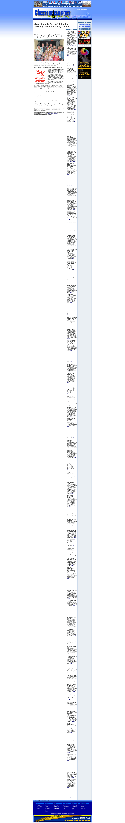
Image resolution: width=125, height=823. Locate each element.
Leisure (73, 18)
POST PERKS (52, 18)
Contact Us (38, 808)
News (37, 803)
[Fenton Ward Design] (84, 27)
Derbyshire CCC (56, 806)
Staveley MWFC (56, 805)
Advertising (38, 807)
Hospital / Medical (83, 805)
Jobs (84, 18)
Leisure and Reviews (49, 807)
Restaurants (74, 807)
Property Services (65, 806)
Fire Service (82, 806)
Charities (47, 806)
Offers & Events (65, 803)
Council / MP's (83, 808)
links (70, 813)
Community (68, 18)
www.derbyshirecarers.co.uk (53, 113)
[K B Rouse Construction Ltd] (62, 4)
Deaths (47, 811)
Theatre (73, 808)
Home (36, 18)
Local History (47, 809)
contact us (56, 813)
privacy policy (67, 813)
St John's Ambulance (84, 809)
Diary (64, 808)
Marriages (47, 810)
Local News (41, 18)
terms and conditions (61, 813)
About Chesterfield (39, 806)
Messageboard (48, 805)
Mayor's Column (83, 807)
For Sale (88, 18)
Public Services (60, 18)
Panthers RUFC (56, 808)
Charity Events (48, 808)
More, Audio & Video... (71, 45)
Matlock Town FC (56, 807)
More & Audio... (70, 81)
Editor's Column (39, 805)
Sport (47, 18)
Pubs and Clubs (74, 806)
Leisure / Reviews (75, 803)
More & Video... (70, 185)
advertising (52, 813)
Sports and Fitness (75, 809)
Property (79, 18)
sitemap (73, 813)
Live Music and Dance (75, 805)
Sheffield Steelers (57, 809)
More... (68, 55)
